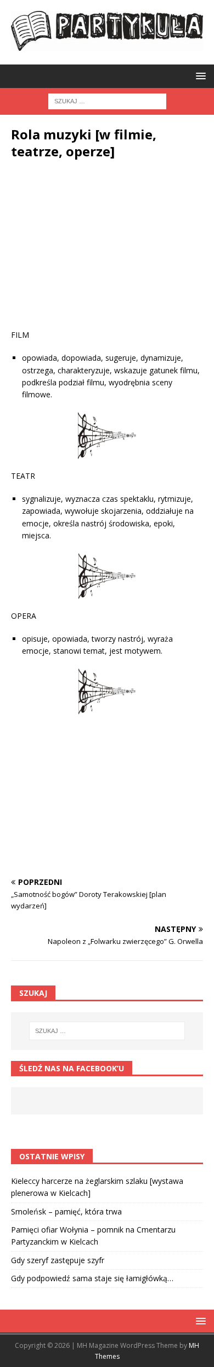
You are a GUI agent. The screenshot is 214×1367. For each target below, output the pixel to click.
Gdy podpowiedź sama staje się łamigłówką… (92, 1278)
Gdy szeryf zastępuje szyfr (57, 1260)
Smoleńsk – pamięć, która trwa (66, 1211)
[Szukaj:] (107, 100)
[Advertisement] (107, 252)
